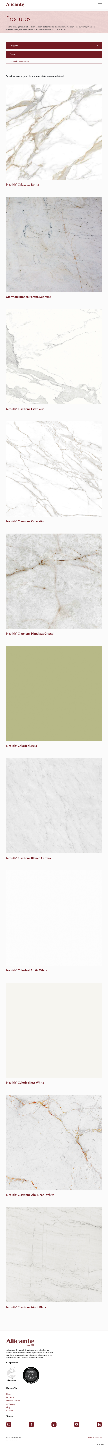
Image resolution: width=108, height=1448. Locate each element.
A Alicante (10, 1404)
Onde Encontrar (13, 1401)
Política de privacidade (95, 1437)
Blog (8, 1407)
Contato (9, 1411)
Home (8, 1394)
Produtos (10, 1397)
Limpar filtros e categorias (19, 61)
